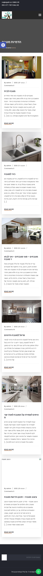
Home (13, 48)
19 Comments (9, 330)
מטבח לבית (9, 91)
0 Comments (9, 85)
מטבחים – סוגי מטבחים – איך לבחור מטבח (21, 258)
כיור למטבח (9, 174)
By (5, 83)
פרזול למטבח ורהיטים (14, 335)
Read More (9, 123)
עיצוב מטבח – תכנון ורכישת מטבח (20, 496)
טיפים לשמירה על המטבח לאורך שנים (21, 416)
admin (8, 83)
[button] (3, 45)
